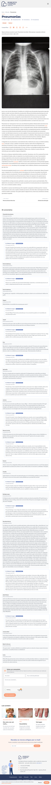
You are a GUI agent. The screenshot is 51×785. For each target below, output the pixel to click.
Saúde (20, 777)
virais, (46, 125)
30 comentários (35, 19)
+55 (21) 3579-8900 (25, 765)
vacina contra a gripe (6, 165)
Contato (32, 779)
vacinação (16, 161)
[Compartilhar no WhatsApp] (10, 27)
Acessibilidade (26, 779)
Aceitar (46, 782)
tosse (3, 143)
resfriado (22, 170)
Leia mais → (39, 763)
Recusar (40, 782)
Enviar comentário (9, 695)
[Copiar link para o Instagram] (20, 27)
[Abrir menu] (48, 3)
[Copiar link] (23, 27)
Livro (36, 777)
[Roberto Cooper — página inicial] (9, 3)
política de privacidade (6, 783)
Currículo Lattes (24, 767)
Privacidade (19, 779)
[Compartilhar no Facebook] (13, 27)
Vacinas (10, 23)
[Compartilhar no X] (17, 27)
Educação (26, 777)
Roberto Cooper (6, 19)
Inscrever (37, 745)
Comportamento (13, 777)
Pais (31, 777)
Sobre (40, 777)
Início (3, 12)
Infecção (7, 12)
